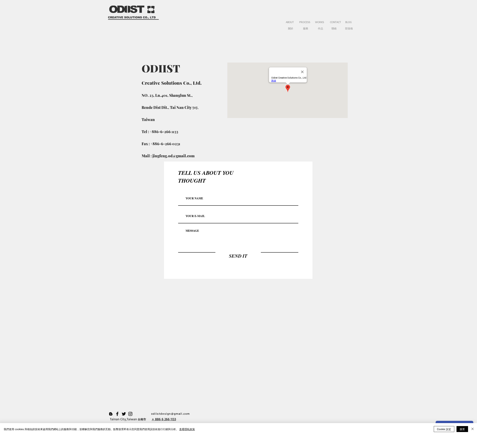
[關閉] (472, 429)
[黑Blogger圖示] (110, 414)
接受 (462, 429)
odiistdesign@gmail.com (170, 413)
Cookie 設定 (444, 429)
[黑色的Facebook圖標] (117, 414)
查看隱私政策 (187, 429)
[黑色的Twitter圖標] (124, 414)
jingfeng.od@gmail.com (173, 155)
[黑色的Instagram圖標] (130, 414)
